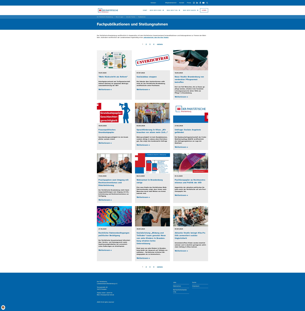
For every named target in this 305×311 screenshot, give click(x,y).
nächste (160, 44)
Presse (189, 3)
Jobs (204, 10)
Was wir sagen (189, 10)
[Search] (207, 3)
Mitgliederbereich (170, 3)
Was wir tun (172, 10)
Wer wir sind (155, 10)
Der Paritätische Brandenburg (105, 17)
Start (145, 10)
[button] (3, 308)
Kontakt (181, 3)
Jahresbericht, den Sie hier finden (155, 37)
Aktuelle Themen (130, 17)
